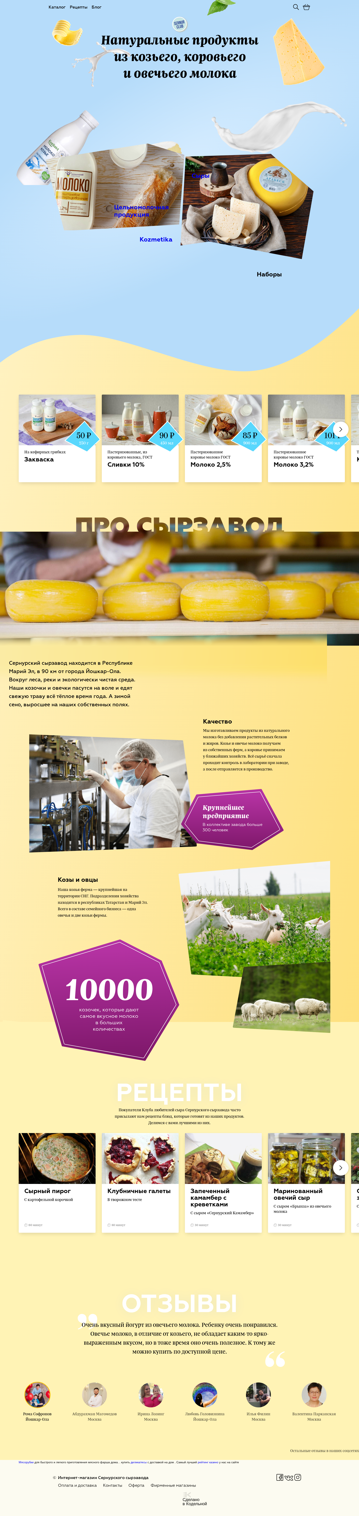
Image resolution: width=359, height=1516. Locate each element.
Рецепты (78, 7)
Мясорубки (26, 1462)
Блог (97, 7)
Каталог (57, 7)
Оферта (136, 1485)
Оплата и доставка (77, 1485)
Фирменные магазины (173, 1485)
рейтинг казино (208, 1462)
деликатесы (139, 1462)
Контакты (112, 1485)
